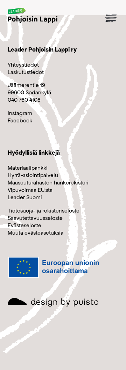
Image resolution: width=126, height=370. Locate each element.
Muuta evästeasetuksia (35, 233)
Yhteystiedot (23, 65)
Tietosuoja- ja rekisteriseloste (43, 211)
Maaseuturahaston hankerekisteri (48, 183)
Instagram (20, 113)
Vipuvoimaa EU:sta (30, 190)
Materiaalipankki (28, 168)
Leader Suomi (25, 197)
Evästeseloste (24, 225)
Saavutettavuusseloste (35, 218)
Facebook (20, 120)
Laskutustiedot (26, 72)
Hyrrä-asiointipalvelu (33, 175)
